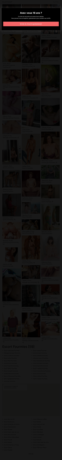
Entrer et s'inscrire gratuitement (31, 24)
